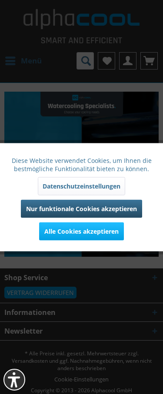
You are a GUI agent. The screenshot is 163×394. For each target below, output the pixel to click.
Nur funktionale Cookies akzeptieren (81, 208)
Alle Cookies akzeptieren (81, 231)
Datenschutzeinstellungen (81, 186)
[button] (14, 380)
